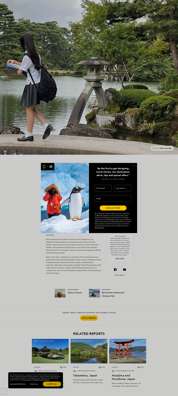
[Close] (134, 166)
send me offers (113, 208)
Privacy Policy (99, 228)
